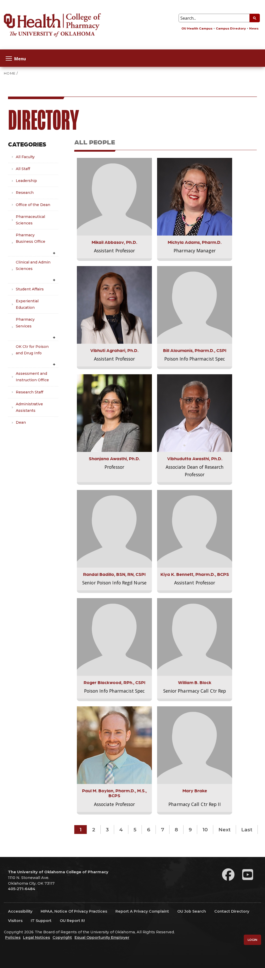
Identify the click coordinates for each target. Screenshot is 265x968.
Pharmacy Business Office (30, 238)
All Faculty (25, 157)
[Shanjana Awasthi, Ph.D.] (114, 412)
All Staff (23, 168)
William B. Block (194, 682)
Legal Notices (36, 937)
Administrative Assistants (29, 407)
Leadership (26, 180)
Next (224, 829)
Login (252, 940)
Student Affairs (30, 289)
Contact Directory (231, 911)
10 (205, 829)
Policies (12, 937)
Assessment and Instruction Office (32, 376)
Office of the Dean (33, 204)
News (254, 28)
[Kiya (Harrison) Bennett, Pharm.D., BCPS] (194, 528)
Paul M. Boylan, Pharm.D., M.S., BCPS (114, 792)
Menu (20, 58)
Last (246, 829)
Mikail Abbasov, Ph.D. (114, 242)
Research (25, 192)
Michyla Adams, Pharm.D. (195, 242)
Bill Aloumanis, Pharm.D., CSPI (194, 350)
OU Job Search (191, 911)
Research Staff (29, 392)
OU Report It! (72, 920)
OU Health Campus (196, 28)
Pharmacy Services (25, 322)
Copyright (62, 937)
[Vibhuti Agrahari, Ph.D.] (114, 304)
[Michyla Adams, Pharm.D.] (194, 196)
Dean (21, 422)
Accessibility (20, 911)
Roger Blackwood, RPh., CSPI (114, 682)
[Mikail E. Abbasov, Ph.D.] (114, 196)
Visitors (15, 920)
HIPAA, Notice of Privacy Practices (74, 911)
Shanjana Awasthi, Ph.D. (114, 458)
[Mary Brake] (194, 745)
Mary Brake (194, 790)
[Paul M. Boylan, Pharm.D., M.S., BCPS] (114, 745)
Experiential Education (27, 304)
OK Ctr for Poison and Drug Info (32, 349)
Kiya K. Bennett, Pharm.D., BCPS (194, 574)
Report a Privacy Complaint (142, 911)
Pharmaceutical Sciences (30, 219)
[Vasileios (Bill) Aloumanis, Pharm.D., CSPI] (194, 304)
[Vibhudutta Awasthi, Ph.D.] (194, 412)
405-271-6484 (21, 888)
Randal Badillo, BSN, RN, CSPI (114, 574)
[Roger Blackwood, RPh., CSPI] (114, 636)
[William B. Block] (194, 636)
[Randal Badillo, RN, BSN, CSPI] (114, 528)
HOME (10, 73)
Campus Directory (231, 28)
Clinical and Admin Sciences (33, 265)
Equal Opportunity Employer (102, 937)
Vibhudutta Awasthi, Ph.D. (194, 458)
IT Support (41, 920)
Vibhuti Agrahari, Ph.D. (114, 350)
